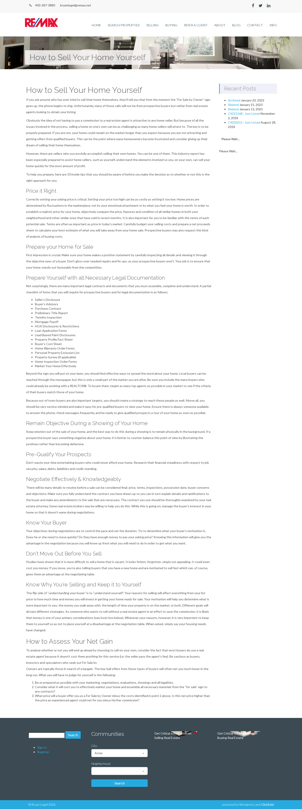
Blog (236, 25)
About (220, 25)
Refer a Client (196, 25)
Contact (255, 25)
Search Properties (124, 25)
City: (94, 746)
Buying (171, 25)
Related (233, 105)
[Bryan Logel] (41, 20)
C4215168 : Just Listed (244, 113)
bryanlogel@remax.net (75, 5)
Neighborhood (100, 763)
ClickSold (267, 804)
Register (43, 752)
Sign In (42, 747)
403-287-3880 (45, 5)
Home (96, 25)
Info (273, 25)
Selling (152, 25)
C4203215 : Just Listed (244, 122)
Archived (234, 100)
